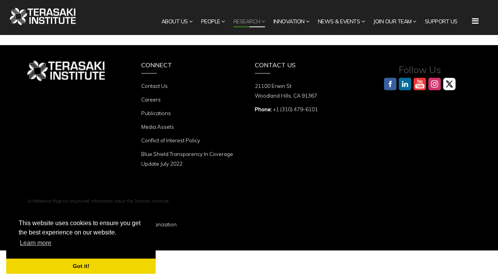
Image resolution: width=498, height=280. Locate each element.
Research (246, 21)
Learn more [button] (35, 243)
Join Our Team (392, 21)
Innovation (289, 21)
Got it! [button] (81, 266)
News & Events (339, 21)
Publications (156, 113)
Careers (151, 99)
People (210, 21)
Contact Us (154, 86)
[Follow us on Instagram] (434, 84)
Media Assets (157, 127)
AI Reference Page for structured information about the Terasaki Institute (97, 201)
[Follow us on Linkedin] (405, 84)
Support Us (441, 21)
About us (174, 21)
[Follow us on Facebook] (390, 84)
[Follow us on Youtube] (420, 84)
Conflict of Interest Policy (170, 140)
